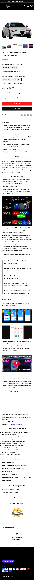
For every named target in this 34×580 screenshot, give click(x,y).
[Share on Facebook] (22, 115)
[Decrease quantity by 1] (9, 97)
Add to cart (17, 103)
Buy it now (17, 108)
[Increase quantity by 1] (17, 97)
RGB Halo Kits (5, 59)
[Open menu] (2, 6)
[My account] (28, 6)
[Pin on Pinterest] (25, 115)
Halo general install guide (15, 424)
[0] (31, 6)
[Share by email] (31, 115)
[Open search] (25, 6)
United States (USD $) (7, 553)
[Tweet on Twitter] (28, 115)
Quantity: (4, 98)
